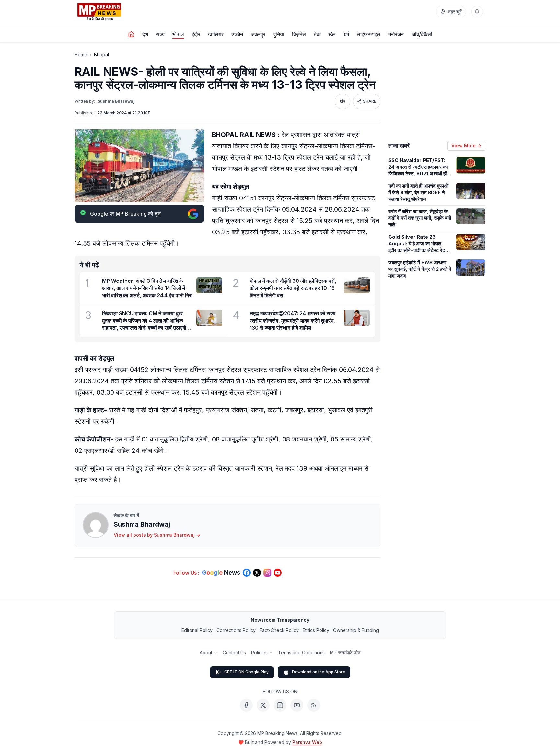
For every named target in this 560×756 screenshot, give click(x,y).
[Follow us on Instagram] (267, 573)
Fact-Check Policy (279, 630)
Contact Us (234, 652)
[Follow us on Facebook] (247, 573)
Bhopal (101, 54)
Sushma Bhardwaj (116, 101)
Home (81, 54)
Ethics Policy (316, 630)
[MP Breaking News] (99, 12)
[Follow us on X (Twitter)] (257, 573)
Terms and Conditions (301, 652)
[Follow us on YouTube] (278, 573)
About (206, 652)
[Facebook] (246, 705)
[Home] (131, 34)
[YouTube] (296, 705)
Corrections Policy (236, 630)
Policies (259, 652)
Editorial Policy (197, 630)
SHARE (369, 101)
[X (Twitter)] (263, 705)
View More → (466, 145)
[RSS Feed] (313, 705)
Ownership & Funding (356, 630)
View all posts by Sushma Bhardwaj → (157, 535)
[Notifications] (477, 11)
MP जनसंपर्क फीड (345, 652)
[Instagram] (280, 705)
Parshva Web (307, 742)
